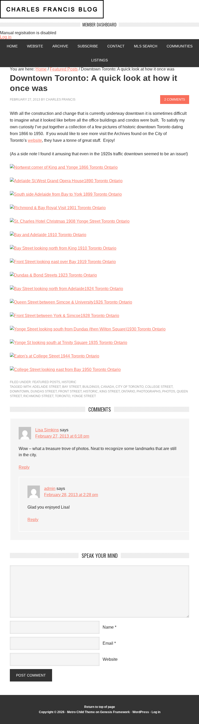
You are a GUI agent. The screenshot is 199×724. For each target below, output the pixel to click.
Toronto (62, 396)
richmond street (38, 396)
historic (90, 391)
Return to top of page (99, 707)
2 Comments (174, 99)
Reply (24, 467)
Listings (99, 60)
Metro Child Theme (81, 712)
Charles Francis (60, 99)
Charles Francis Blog (99, 11)
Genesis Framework (115, 712)
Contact (116, 46)
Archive (60, 46)
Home (12, 46)
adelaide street (46, 387)
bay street (71, 387)
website (35, 140)
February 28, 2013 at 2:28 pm (71, 495)
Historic (69, 382)
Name (108, 627)
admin (49, 488)
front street (70, 391)
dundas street (44, 391)
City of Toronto (130, 387)
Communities (180, 46)
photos (168, 391)
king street (110, 391)
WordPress (140, 712)
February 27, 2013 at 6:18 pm (62, 436)
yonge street (84, 396)
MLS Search (145, 46)
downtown (19, 391)
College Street (159, 387)
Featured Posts (46, 382)
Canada (107, 387)
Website (35, 46)
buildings (90, 387)
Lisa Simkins (47, 430)
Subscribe (87, 46)
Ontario (128, 391)
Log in (5, 37)
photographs (149, 391)
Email (108, 643)
